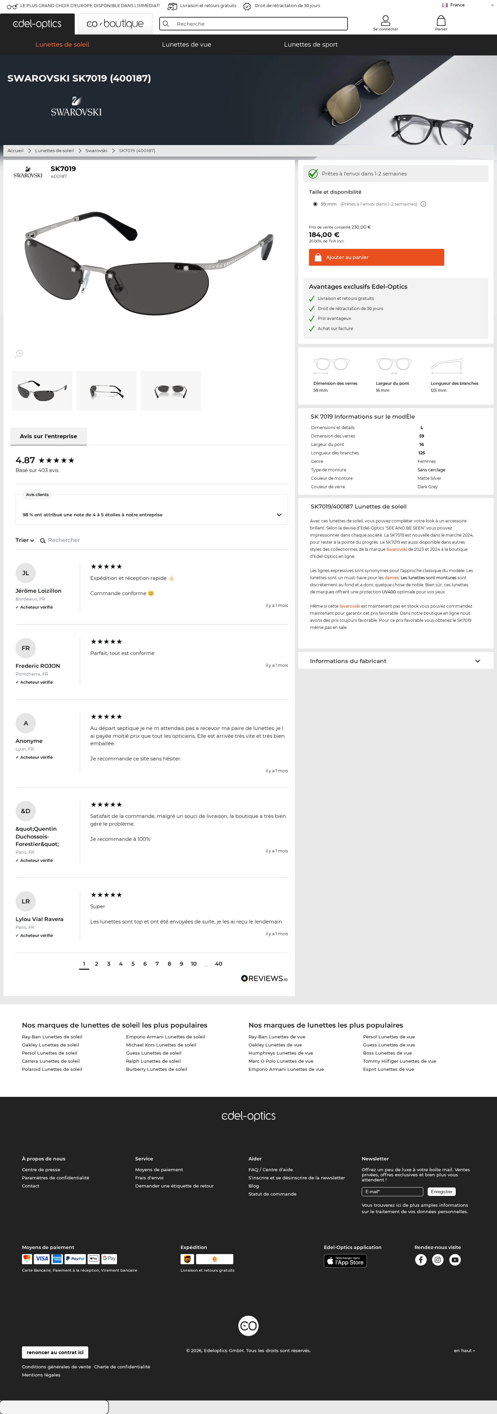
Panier (441, 29)
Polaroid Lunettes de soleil (52, 1069)
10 (194, 964)
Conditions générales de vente (56, 1366)
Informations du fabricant (348, 661)
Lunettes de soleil (54, 150)
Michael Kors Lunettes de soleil (161, 1044)
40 (218, 964)
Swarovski (97, 150)
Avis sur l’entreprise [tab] (48, 436)
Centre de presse (41, 1169)
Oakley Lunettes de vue (275, 1044)
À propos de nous (43, 1159)
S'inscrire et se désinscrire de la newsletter (297, 1177)
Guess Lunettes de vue (389, 1044)
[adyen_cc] (27, 1259)
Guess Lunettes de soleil (154, 1053)
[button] (37, 24)
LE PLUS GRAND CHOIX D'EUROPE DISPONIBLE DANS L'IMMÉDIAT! (90, 5)
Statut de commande (273, 1194)
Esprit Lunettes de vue (388, 1069)
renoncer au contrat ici (55, 1352)
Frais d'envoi (149, 1177)
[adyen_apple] (94, 1259)
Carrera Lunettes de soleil (51, 1061)
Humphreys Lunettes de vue (281, 1053)
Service (144, 1159)
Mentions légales (41, 1374)
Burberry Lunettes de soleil (156, 1069)
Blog (254, 1185)
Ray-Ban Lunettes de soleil (52, 1036)
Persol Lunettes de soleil (49, 1053)
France (457, 4)
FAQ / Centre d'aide (271, 1169)
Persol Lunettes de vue (389, 1036)
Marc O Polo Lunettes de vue (281, 1061)
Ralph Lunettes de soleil (153, 1061)
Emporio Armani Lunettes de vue (286, 1069)
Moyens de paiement (159, 1169)
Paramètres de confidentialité (55, 1177)
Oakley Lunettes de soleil (50, 1044)
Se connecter (385, 29)
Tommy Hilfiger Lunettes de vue (399, 1061)
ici (398, 1205)
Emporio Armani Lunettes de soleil (165, 1036)
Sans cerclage (431, 469)
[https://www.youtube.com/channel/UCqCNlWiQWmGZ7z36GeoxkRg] (455, 1261)
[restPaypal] (75, 1259)
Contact (30, 1185)
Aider (255, 1159)
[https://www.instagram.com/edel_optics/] (438, 1261)
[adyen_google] (109, 1259)
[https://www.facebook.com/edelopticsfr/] (421, 1261)
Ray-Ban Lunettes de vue (277, 1036)
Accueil (15, 150)
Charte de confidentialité (122, 1366)
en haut (463, 1350)
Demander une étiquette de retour (174, 1185)
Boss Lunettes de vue (387, 1053)
